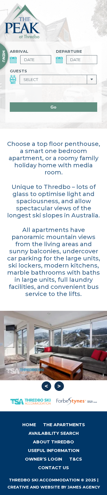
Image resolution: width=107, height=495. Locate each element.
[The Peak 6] (53, 345)
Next (59, 386)
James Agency (83, 487)
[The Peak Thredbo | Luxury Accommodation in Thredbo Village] (22, 21)
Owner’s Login (43, 459)
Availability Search (54, 433)
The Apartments (64, 424)
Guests (18, 71)
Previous (46, 386)
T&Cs (75, 459)
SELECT (30, 79)
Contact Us (53, 467)
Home (29, 424)
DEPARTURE (69, 51)
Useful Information (53, 450)
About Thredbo (53, 442)
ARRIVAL (19, 51)
